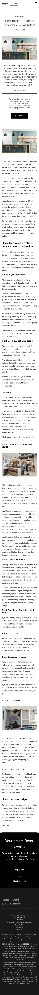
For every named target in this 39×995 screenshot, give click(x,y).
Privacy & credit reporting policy (19, 915)
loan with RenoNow (9, 811)
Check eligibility (19, 881)
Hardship (19, 929)
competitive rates (16, 817)
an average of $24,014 (25, 201)
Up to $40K (28, 922)
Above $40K (19, 925)
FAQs (19, 913)
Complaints (19, 927)
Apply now (19, 116)
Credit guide (19, 919)
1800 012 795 (17, 904)
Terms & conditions (19, 917)
